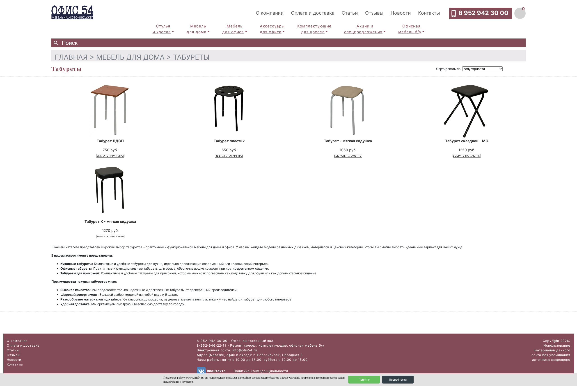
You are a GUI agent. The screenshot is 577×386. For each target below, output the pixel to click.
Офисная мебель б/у (409, 29)
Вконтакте (216, 371)
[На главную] (72, 12)
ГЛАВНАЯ (71, 57)
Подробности (398, 379)
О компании (270, 13)
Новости (401, 13)
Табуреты (191, 57)
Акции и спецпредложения (363, 29)
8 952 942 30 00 (483, 13)
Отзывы (374, 13)
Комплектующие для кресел (314, 29)
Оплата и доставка (312, 13)
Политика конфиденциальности (261, 371)
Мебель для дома (196, 29)
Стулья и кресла (162, 29)
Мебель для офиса (233, 29)
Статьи (350, 13)
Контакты (429, 13)
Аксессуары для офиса (272, 29)
